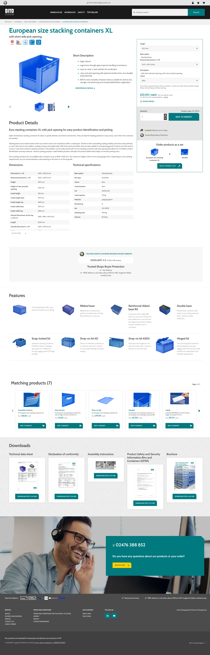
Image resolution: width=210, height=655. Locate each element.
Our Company (88, 610)
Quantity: (143, 111)
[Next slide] (69, 107)
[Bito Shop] (10, 12)
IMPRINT (36, 616)
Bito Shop (8, 22)
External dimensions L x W (150, 60)
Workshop (70, 12)
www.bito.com (105, 3)
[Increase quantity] (165, 115)
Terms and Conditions (42, 610)
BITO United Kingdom (196, 643)
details (166, 97)
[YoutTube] (113, 615)
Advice (7, 614)
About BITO (87, 614)
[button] (203, 2)
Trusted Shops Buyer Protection (156, 135)
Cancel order (10, 624)
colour (142, 76)
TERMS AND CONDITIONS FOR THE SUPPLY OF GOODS (52, 614)
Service (8, 610)
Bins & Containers (30, 22)
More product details (84, 88)
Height (142, 44)
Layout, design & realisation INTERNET (49, 643)
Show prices (148, 101)
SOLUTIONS (87, 616)
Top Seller (92, 12)
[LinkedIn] (107, 615)
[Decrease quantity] (165, 118)
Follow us (109, 610)
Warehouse (56, 12)
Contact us (9, 621)
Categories (18, 22)
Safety (81, 12)
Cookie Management (41, 621)
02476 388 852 (94, 3)
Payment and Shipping (13, 616)
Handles (185, 158)
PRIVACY (36, 619)
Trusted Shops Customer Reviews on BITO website (109, 254)
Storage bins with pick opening (49, 22)
